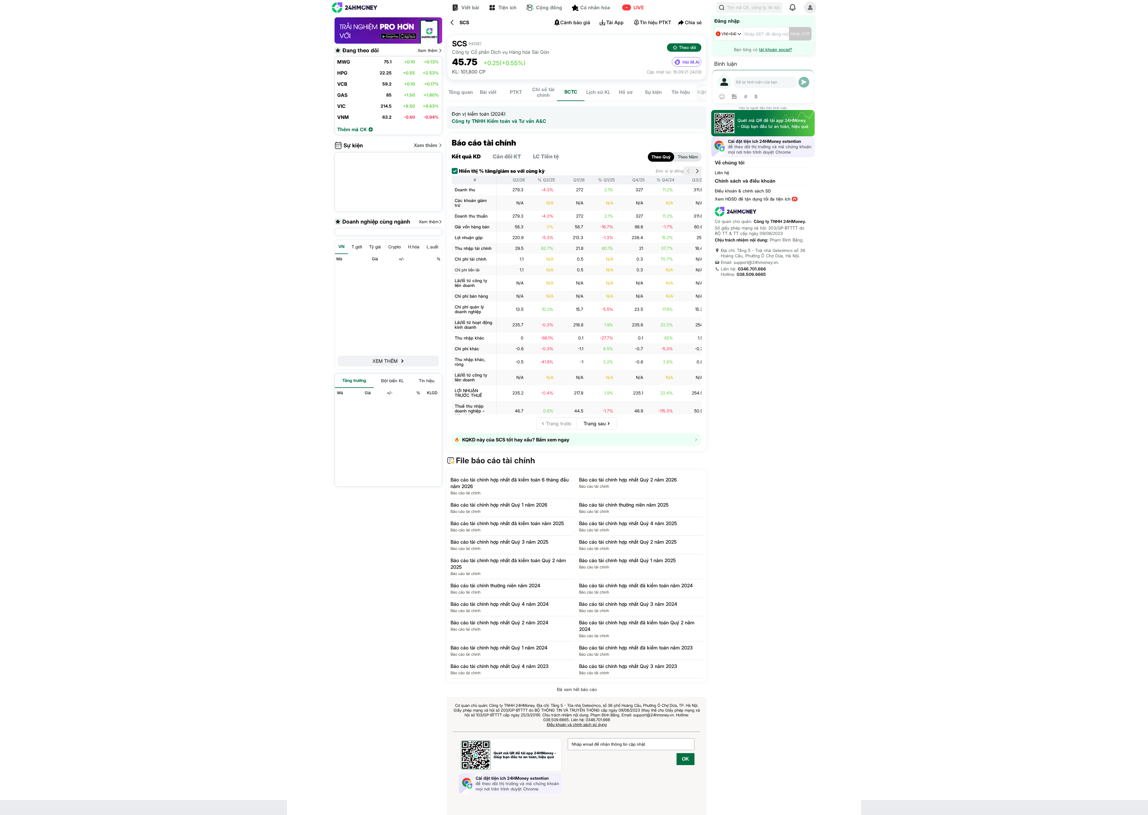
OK (685, 759)
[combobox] (729, 33)
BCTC (570, 92)
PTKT (516, 92)
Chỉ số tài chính (543, 92)
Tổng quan (460, 92)
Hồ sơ (626, 92)
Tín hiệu (680, 92)
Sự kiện (653, 92)
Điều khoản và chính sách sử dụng (577, 724)
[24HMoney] (354, 7)
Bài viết (488, 92)
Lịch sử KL (598, 92)
